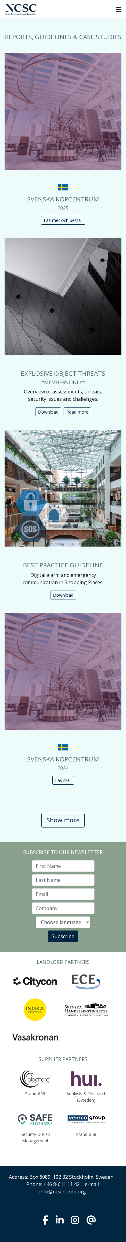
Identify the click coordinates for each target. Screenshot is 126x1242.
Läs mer (63, 780)
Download (48, 412)
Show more (63, 820)
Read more (77, 412)
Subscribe (63, 936)
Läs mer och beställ (63, 220)
